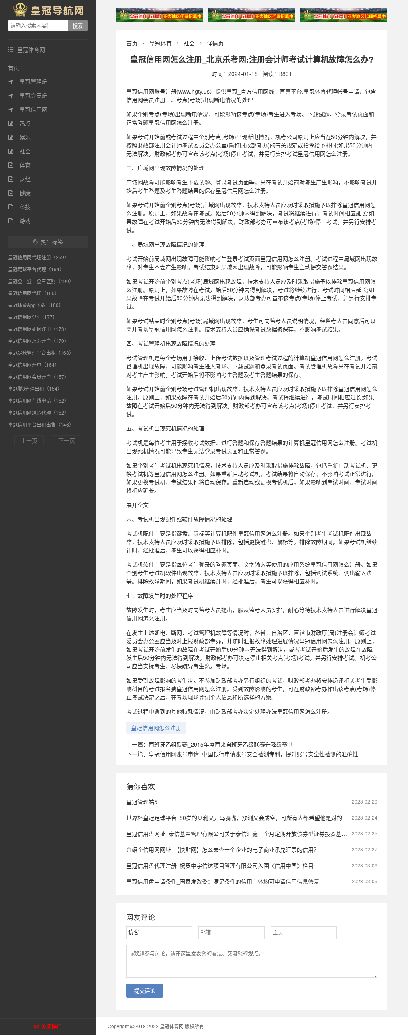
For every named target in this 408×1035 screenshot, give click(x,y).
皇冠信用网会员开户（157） (38, 376)
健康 (19, 193)
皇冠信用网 (27, 109)
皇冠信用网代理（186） (33, 293)
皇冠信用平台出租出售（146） (41, 424)
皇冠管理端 (27, 81)
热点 (19, 123)
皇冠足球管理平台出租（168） (41, 352)
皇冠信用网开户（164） (33, 364)
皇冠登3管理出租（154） (35, 388)
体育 (19, 165)
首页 (13, 68)
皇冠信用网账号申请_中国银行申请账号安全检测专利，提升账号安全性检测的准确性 (253, 754)
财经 (19, 179)
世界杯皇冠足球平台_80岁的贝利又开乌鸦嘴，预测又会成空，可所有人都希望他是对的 (234, 818)
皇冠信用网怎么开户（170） (38, 340)
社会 (19, 151)
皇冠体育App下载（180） (35, 304)
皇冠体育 (160, 43)
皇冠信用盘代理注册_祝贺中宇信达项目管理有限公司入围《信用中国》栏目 (220, 865)
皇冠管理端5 (141, 802)
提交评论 (144, 991)
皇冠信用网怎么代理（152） (38, 412)
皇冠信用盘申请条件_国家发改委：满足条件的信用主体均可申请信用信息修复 (222, 881)
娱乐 (19, 137)
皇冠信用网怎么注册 (156, 728)
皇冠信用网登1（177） (32, 316)
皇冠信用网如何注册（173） (38, 328)
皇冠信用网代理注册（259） (38, 257)
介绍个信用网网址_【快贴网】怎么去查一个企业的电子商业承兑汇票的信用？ (222, 849)
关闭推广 (51, 1027)
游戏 (19, 221)
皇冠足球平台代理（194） (36, 269)
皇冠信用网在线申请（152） (38, 400)
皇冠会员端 (27, 95)
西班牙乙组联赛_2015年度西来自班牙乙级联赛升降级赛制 (221, 744)
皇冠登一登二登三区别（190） (41, 281)
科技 (19, 207)
